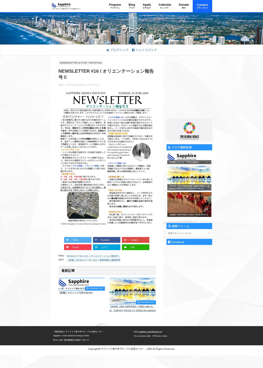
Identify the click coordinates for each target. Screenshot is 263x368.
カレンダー (165, 6)
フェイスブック (146, 50)
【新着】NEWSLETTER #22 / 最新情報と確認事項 (93, 259)
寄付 (184, 6)
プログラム (115, 6)
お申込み (147, 6)
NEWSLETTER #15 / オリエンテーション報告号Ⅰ (93, 255)
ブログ (132, 6)
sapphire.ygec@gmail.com (150, 331)
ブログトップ (118, 50)
